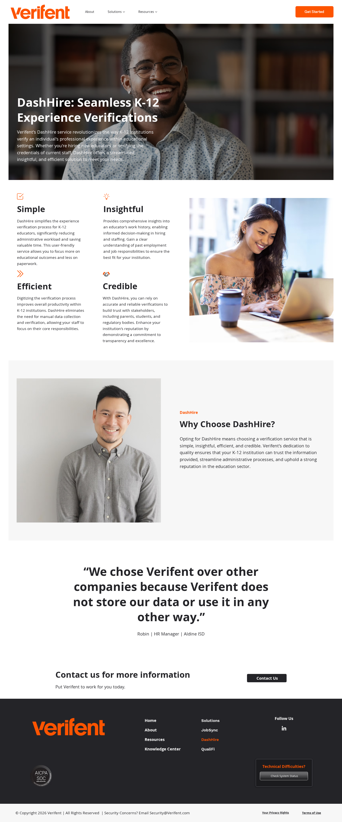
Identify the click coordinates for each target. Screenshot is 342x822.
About (151, 730)
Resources (155, 739)
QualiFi (208, 749)
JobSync (209, 730)
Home (150, 720)
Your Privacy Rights (275, 812)
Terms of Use (311, 813)
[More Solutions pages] (124, 12)
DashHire (210, 739)
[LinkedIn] (284, 728)
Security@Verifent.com (170, 812)
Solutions (210, 720)
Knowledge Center (163, 749)
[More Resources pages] (156, 12)
